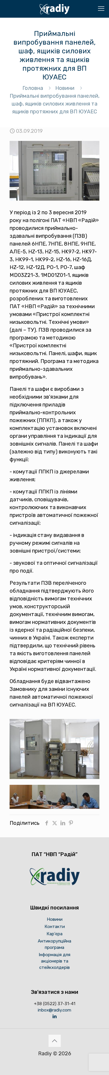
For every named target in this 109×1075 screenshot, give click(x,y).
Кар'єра (54, 933)
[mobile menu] (101, 9)
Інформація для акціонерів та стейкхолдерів (54, 961)
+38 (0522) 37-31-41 (54, 1003)
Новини (64, 88)
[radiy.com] (54, 8)
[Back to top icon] (55, 1041)
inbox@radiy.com (54, 1010)
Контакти (54, 926)
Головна (32, 88)
